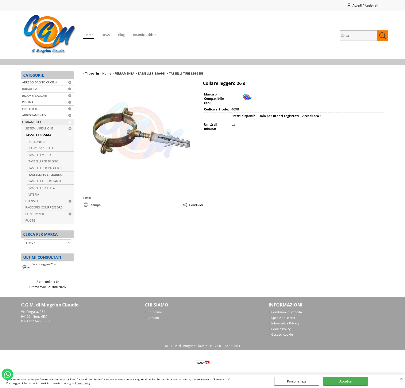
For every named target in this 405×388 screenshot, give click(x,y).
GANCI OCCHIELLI (40, 148)
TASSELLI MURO (39, 155)
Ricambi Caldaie (144, 35)
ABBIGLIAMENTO (34, 115)
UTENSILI (31, 201)
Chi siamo (155, 312)
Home (88, 35)
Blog (121, 35)
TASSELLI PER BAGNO (43, 161)
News (106, 35)
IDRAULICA (29, 89)
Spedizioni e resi (283, 318)
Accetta (345, 381)
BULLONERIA (37, 142)
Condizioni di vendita (286, 312)
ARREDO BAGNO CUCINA (39, 82)
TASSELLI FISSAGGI (39, 135)
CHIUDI (401, 379)
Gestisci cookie (282, 334)
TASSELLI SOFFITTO (41, 188)
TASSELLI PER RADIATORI (45, 168)
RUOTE (30, 220)
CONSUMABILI (35, 214)
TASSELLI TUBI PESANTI (44, 181)
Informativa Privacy (285, 323)
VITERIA (33, 194)
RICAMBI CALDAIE (34, 96)
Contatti (153, 318)
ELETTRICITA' (31, 109)
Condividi (196, 205)
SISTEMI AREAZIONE (39, 128)
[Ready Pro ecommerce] (202, 362)
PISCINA (27, 102)
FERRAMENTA (31, 122)
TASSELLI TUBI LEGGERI (45, 175)
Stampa (95, 205)
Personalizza (296, 381)
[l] (247, 101)
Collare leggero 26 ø (43, 264)
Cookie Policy (82, 383)
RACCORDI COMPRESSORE (43, 207)
